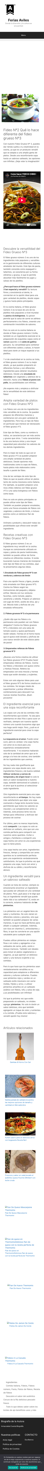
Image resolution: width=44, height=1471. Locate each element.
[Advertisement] (22, 68)
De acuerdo (13, 1467)
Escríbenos (29, 1440)
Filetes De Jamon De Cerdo (20, 1326)
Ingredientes (11, 1382)
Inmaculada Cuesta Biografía (12, 1426)
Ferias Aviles (18, 20)
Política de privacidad (12, 1444)
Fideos (24, 1386)
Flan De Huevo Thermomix (20, 1288)
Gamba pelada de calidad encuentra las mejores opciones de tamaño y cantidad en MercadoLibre (19, 1102)
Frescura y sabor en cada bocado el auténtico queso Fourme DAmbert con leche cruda (20, 1177)
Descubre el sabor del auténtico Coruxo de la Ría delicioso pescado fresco (19, 1399)
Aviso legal (7, 1440)
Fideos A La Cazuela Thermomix (20, 1364)
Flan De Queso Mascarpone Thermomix (16, 1214)
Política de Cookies (11, 1449)
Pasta (14, 1389)
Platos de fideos (25, 1389)
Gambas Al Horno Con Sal (20, 1062)
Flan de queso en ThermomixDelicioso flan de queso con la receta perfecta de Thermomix (20, 1253)
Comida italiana (13, 1386)
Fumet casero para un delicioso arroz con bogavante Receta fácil (20, 1138)
